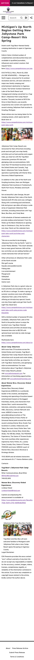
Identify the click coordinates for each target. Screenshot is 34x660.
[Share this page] (31, 18)
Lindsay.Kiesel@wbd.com (11, 490)
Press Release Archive (20, 648)
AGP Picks (5, 3)
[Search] (21, 18)
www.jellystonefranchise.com (20, 379)
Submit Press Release (17, 652)
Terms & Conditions (17, 657)
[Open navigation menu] (3, 18)
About (8, 648)
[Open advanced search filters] (26, 18)
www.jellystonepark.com (13, 373)
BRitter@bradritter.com (10, 476)
